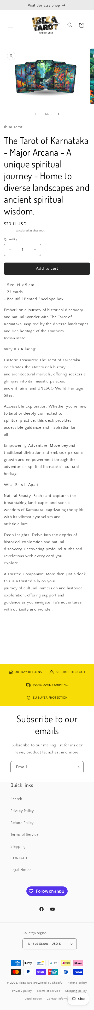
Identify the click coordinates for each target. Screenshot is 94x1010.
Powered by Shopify (48, 982)
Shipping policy (76, 990)
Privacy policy (22, 990)
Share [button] (14, 625)
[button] (10, 25)
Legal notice (33, 998)
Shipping (9, 230)
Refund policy (77, 982)
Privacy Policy (22, 811)
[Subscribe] (77, 767)
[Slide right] (58, 114)
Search (16, 799)
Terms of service (48, 990)
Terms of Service (24, 835)
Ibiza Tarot (26, 982)
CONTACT (18, 858)
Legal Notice (20, 870)
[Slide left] (35, 114)
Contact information (60, 998)
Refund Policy (22, 823)
